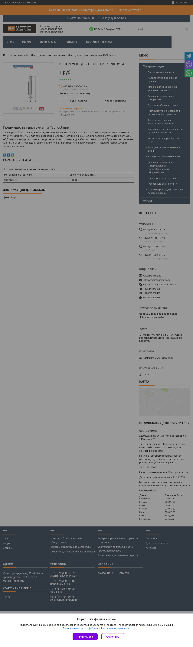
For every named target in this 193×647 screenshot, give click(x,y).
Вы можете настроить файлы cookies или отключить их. (95, 628)
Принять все (85, 636)
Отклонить (112, 636)
